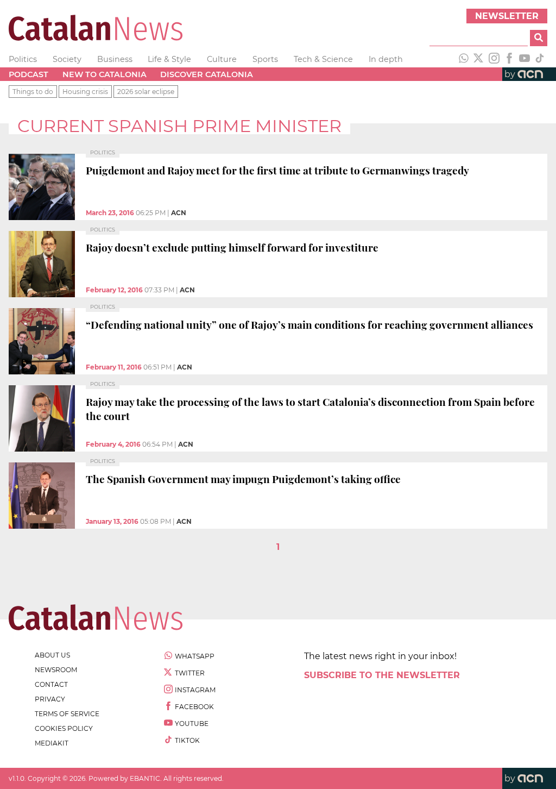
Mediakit (51, 743)
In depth (386, 59)
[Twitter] (478, 59)
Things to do (32, 91)
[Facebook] (509, 59)
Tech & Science (323, 59)
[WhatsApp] (463, 59)
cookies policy (64, 728)
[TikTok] (539, 59)
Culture (222, 59)
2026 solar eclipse (145, 91)
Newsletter (507, 16)
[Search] (538, 38)
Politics (23, 59)
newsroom (56, 670)
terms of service (67, 714)
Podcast (28, 74)
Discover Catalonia (206, 74)
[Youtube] (524, 59)
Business (114, 59)
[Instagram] (494, 59)
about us (52, 655)
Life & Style (169, 59)
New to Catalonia (104, 74)
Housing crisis (85, 91)
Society (67, 59)
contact (51, 684)
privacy (50, 699)
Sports (265, 59)
